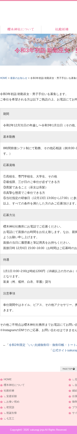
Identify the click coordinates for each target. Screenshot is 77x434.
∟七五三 (9, 418)
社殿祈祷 (9, 390)
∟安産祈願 (10, 396)
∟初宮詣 (9, 407)
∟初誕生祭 (10, 413)
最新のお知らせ (18, 78)
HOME (3, 78)
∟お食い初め (11, 401)
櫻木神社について (14, 385)
